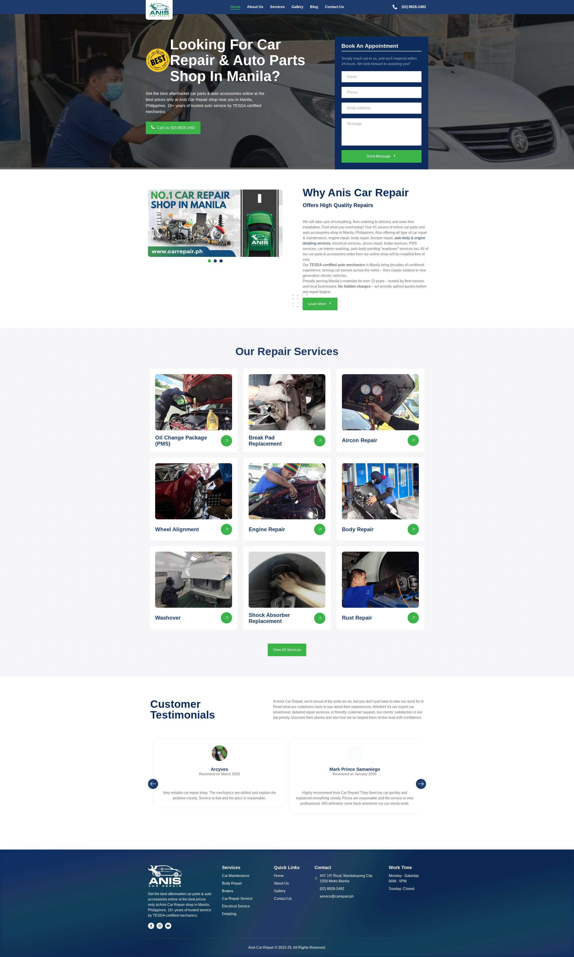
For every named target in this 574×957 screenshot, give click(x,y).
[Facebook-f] (151, 926)
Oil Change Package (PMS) (181, 440)
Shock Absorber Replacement (269, 618)
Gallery (297, 7)
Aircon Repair (359, 440)
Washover (167, 618)
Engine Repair (267, 529)
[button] (153, 784)
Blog (314, 7)
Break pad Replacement (265, 440)
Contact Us (334, 7)
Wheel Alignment (177, 529)
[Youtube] (168, 926)
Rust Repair (357, 618)
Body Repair (358, 529)
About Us (255, 7)
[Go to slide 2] (215, 260)
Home (235, 7)
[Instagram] (160, 926)
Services (277, 7)
